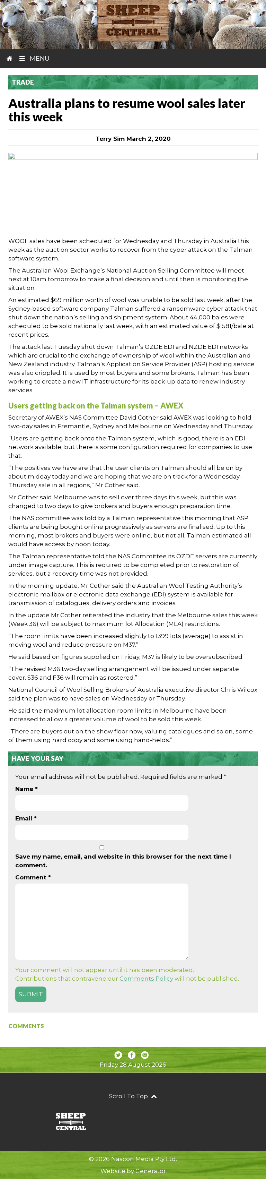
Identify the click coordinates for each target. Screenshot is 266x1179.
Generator (150, 1171)
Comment (33, 877)
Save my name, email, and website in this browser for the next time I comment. (123, 861)
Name (26, 788)
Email (26, 818)
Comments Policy (146, 978)
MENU (39, 58)
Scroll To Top (129, 1096)
